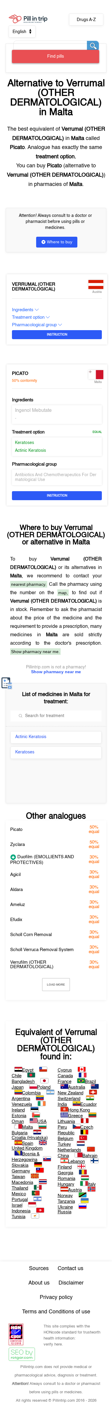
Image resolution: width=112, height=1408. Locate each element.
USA (42, 1121)
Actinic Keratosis (30, 451)
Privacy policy (56, 1297)
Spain (27, 1143)
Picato (20, 373)
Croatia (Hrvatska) (30, 1138)
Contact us (70, 1268)
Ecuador (88, 1104)
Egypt (27, 1070)
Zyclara (17, 844)
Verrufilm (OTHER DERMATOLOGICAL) (31, 964)
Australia (76, 1087)
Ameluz (17, 904)
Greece (75, 1116)
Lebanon (76, 1161)
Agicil (15, 874)
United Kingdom (27, 1148)
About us (39, 1283)
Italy (92, 1184)
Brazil (90, 1081)
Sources (39, 1268)
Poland (43, 1087)
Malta (27, 1127)
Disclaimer (71, 1283)
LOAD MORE (56, 984)
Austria (75, 1190)
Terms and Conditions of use (56, 1312)
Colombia (31, 1093)
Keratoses (24, 443)
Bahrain (89, 1156)
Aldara (16, 889)
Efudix (16, 919)
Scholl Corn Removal (31, 934)
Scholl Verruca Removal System (42, 949)
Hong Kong (79, 1110)
